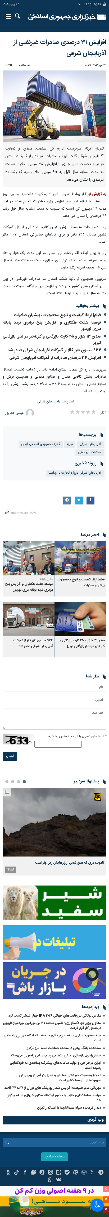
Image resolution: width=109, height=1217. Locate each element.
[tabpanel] (54, 832)
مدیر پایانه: (46, 579)
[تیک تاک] (16, 1173)
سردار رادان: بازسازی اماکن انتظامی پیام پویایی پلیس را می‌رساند (55, 1056)
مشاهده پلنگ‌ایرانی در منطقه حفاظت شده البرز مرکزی (63, 1048)
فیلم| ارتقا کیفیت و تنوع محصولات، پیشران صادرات (57, 315)
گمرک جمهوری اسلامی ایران (40, 444)
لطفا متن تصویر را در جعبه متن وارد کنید (77, 736)
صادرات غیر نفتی (89, 452)
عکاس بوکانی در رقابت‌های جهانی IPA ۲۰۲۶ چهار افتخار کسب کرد (54, 1016)
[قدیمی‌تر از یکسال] (80, 558)
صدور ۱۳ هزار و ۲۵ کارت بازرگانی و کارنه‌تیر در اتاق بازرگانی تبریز (52, 340)
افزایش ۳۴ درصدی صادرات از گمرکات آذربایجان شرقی (55, 358)
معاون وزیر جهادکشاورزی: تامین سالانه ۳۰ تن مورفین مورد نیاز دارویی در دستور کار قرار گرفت (52, 1025)
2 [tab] (18, 781)
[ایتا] (50, 1173)
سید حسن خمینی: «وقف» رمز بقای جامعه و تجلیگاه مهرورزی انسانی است (52, 1038)
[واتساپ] (50, 1180)
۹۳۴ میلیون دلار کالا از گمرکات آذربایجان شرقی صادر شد (54, 350)
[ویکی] (58, 1180)
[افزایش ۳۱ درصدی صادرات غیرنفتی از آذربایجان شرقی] (54, 106)
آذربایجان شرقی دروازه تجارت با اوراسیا (74, 473)
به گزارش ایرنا (95, 194)
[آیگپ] (58, 1173)
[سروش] (42, 1173)
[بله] (67, 1173)
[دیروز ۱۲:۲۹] (54, 822)
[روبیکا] (84, 1173)
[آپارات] (75, 1173)
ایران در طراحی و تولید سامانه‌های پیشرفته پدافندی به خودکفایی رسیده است (55, 1065)
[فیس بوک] (25, 1173)
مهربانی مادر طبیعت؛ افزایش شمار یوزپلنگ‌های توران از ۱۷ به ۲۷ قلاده (52, 1088)
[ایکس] (92, 1173)
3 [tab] (12, 781)
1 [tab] (24, 781)
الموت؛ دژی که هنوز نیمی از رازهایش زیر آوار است (69, 863)
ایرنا (62, 17)
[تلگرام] (101, 1173)
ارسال (10, 756)
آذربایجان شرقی (48, 402)
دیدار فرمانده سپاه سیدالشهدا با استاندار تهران (69, 1108)
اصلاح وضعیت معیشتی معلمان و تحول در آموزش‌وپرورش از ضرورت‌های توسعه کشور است (58, 1077)
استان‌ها (68, 402)
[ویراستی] (33, 1173)
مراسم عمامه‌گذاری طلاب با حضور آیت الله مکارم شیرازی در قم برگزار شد (54, 1098)
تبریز (70, 444)
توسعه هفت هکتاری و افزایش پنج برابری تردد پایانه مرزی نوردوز (52, 326)
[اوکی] (8, 1173)
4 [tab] (6, 781)
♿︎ (97, 1204)
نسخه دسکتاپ (55, 1157)
